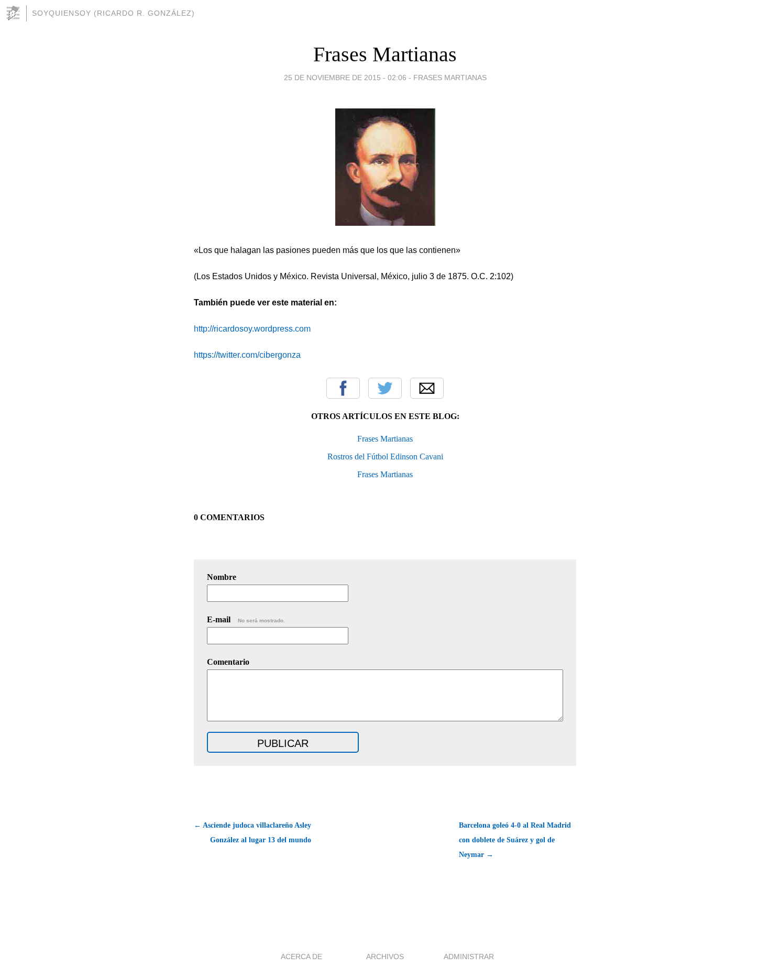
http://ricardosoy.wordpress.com (252, 328)
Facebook (343, 388)
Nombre (221, 577)
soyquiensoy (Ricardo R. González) (113, 13)
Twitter (385, 388)
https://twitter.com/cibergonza (247, 354)
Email (427, 388)
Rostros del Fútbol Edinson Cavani (385, 456)
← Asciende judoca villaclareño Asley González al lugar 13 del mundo (252, 832)
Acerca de (301, 956)
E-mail (246, 619)
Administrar (469, 956)
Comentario (228, 661)
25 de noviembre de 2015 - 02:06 (345, 77)
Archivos (385, 956)
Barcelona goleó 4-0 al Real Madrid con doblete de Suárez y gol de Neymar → (515, 840)
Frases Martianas (385, 54)
